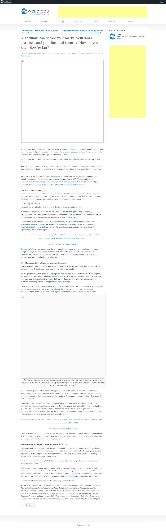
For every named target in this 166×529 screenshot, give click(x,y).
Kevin (119, 34)
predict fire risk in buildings (59, 282)
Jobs (96, 21)
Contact (129, 21)
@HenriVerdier (80, 238)
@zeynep (62, 238)
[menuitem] (158, 2)
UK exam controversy (57, 222)
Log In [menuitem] (162, 2)
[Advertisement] (102, 11)
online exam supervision (75, 184)
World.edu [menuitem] (7, 2)
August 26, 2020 (71, 244)
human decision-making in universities (41, 182)
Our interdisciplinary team (30, 249)
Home (27, 21)
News (44, 21)
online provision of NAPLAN (68, 179)
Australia (70, 269)
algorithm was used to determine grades (38, 224)
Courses (78, 21)
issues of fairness (53, 289)
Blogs (61, 21)
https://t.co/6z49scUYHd (51, 238)
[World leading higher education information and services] (34, 11)
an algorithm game (70, 212)
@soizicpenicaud (70, 238)
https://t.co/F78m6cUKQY (70, 423)
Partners (112, 21)
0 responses (25, 56)
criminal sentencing (29, 282)
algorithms (31, 505)
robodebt (73, 152)
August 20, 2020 (72, 428)
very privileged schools (77, 403)
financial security (93, 149)
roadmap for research (77, 476)
